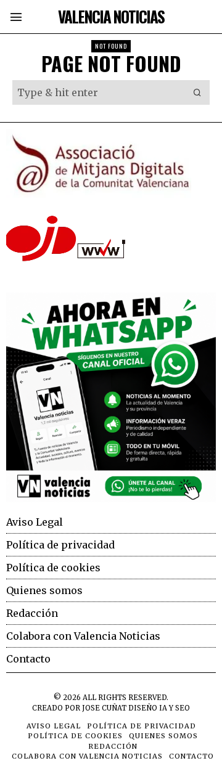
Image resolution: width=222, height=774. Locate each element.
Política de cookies (53, 567)
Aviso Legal (34, 522)
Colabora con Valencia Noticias (83, 636)
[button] (197, 92)
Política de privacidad (60, 545)
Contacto (28, 659)
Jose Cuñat (104, 708)
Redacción (32, 613)
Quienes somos (44, 590)
